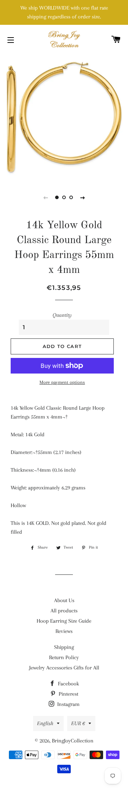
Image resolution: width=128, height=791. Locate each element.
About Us (64, 600)
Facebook (68, 683)
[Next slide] (82, 197)
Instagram (68, 704)
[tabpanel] (64, 117)
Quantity (62, 315)
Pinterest (67, 694)
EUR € (78, 723)
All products (64, 610)
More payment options (62, 382)
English (45, 723)
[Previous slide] (45, 197)
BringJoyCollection (73, 740)
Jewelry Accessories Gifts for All (64, 667)
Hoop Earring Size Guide (64, 621)
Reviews (64, 631)
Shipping (64, 647)
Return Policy (64, 657)
